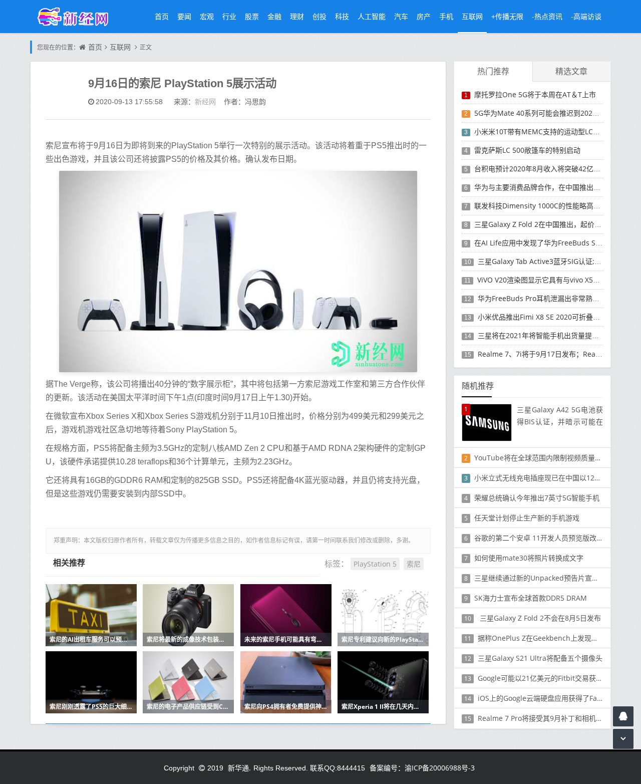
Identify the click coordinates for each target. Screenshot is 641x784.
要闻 (184, 16)
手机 (446, 16)
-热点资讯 (547, 16)
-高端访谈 (586, 16)
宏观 (207, 16)
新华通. (239, 767)
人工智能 (372, 16)
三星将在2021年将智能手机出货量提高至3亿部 (551, 335)
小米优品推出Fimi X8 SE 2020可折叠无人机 (546, 317)
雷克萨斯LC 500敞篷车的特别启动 (527, 150)
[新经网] (78, 16)
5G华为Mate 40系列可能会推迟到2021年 (538, 113)
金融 (274, 16)
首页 (162, 16)
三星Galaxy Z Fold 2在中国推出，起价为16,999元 (552, 224)
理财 (297, 16)
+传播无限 (507, 16)
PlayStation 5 (375, 564)
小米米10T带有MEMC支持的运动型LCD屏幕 (543, 131)
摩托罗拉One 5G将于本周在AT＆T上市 (535, 94)
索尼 (414, 564)
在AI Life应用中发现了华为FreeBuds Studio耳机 (550, 242)
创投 (319, 16)
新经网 (205, 101)
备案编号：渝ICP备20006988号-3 (422, 767)
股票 (252, 16)
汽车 (401, 16)
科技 (342, 16)
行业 (229, 16)
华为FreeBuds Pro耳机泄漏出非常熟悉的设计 (549, 298)
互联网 (472, 16)
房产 (424, 16)
